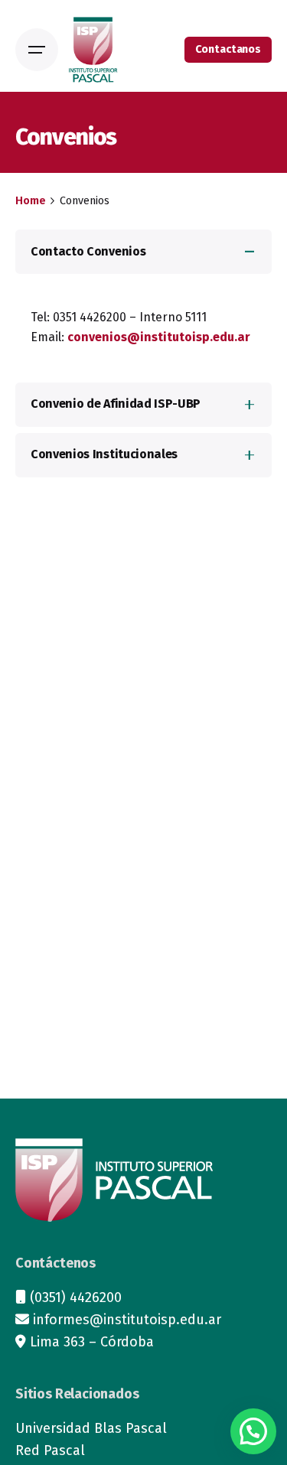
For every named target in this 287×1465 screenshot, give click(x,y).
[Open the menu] (36, 49)
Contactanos (228, 49)
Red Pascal (50, 1450)
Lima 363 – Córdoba (92, 1341)
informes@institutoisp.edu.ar (127, 1319)
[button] (253, 1431)
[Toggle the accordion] (249, 252)
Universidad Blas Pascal (91, 1428)
